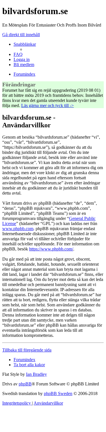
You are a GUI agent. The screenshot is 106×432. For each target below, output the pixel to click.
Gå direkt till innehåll (21, 34)
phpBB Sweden (58, 393)
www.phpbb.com (17, 228)
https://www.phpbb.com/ (51, 248)
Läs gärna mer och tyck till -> (47, 105)
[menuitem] (18, 54)
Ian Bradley (36, 374)
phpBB (25, 383)
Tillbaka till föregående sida (26, 350)
